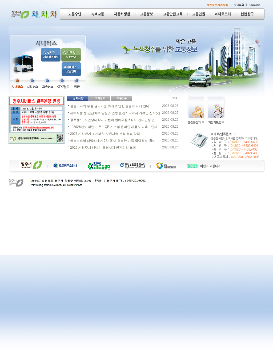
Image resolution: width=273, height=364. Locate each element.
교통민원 (198, 14)
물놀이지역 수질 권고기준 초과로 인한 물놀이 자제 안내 (109, 106)
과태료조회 (223, 14)
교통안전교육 (172, 14)
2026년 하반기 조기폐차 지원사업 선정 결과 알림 (105, 134)
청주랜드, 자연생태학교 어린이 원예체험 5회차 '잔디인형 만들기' (116, 120)
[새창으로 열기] (17, 83)
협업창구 (250, 14)
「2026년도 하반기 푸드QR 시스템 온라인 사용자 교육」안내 (114, 127)
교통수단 (73, 14)
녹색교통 (97, 14)
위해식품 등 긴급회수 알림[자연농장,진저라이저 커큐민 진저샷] (115, 113)
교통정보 (146, 14)
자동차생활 (122, 14)
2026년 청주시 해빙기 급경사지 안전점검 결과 (103, 147)
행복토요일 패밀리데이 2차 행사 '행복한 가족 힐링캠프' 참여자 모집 (118, 141)
